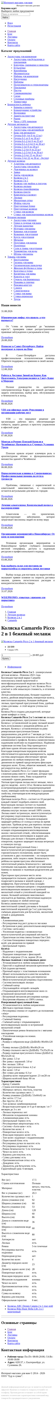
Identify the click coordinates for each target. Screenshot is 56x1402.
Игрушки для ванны (24, 228)
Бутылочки (20, 67)
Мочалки (18, 240)
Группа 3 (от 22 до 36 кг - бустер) (31, 158)
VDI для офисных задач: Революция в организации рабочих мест (22, 411)
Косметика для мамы (25, 273)
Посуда (17, 90)
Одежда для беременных (27, 279)
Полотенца (19, 245)
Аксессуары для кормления (21, 56)
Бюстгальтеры (21, 259)
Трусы (17, 299)
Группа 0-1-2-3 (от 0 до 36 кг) (29, 144)
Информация (14, 666)
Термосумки (20, 101)
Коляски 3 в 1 (21, 180)
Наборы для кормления (26, 76)
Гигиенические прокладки (28, 265)
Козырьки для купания (26, 234)
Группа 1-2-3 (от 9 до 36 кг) (28, 152)
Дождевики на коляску (26, 169)
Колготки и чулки (23, 271)
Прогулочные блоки (24, 206)
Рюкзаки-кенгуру (23, 285)
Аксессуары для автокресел (28, 127)
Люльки (18, 197)
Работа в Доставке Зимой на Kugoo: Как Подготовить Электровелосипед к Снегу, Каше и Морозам (27, 378)
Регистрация (14, 25)
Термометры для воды (25, 251)
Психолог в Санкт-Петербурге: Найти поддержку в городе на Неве (22, 347)
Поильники (20, 87)
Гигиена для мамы (23, 262)
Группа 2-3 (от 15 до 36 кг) (28, 155)
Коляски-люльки (22, 186)
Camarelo (12, 620)
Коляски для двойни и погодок (30, 183)
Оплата (11, 39)
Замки (17, 172)
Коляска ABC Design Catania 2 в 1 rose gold (30, 1306)
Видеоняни (20, 113)
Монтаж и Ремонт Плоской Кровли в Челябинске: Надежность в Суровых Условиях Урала (27, 444)
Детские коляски (16, 161)
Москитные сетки (23, 200)
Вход (10, 23)
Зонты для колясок (23, 175)
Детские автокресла (17, 124)
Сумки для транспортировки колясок (33, 214)
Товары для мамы (16, 256)
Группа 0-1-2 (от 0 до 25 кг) (28, 141)
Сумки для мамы (23, 293)
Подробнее (7, 337)
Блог (9, 34)
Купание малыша (16, 217)
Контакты (12, 42)
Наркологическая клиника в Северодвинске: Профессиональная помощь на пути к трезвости (26, 476)
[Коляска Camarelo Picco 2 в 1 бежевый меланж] (27, 641)
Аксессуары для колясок (27, 166)
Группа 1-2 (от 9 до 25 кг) (27, 149)
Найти (5, 17)
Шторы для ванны (23, 254)
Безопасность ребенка (19, 104)
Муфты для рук (22, 203)
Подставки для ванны (25, 242)
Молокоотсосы (21, 73)
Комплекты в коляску (25, 194)
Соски (17, 96)
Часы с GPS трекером (25, 121)
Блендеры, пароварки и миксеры (31, 65)
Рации (17, 118)
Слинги (18, 288)
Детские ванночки (23, 225)
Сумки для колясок (24, 211)
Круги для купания (24, 237)
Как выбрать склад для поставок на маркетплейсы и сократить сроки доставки (25, 567)
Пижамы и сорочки (24, 282)
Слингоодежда (21, 290)
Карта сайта (13, 45)
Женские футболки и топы (28, 268)
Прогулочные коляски (25, 209)
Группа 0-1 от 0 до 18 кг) (27, 138)
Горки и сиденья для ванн (27, 223)
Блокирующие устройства (27, 110)
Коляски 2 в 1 (21, 177)
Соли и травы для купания (28, 248)
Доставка (12, 36)
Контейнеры (20, 70)
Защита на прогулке (24, 115)
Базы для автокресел (24, 132)
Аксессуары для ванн (25, 220)
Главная (11, 31)
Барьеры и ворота (23, 107)
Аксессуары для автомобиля (29, 130)
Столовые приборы (24, 98)
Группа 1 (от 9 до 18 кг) (26, 146)
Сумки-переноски (23, 296)
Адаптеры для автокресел (27, 163)
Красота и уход (22, 276)
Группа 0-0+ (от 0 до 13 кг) (28, 135)
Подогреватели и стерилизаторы (31, 84)
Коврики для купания (25, 231)
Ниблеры (18, 82)
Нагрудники (20, 79)
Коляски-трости (22, 192)
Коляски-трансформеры (26, 189)
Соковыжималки (23, 93)
